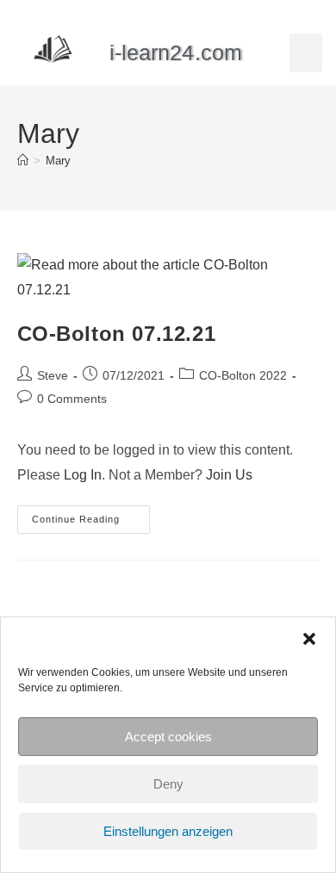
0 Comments (72, 399)
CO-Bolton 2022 (243, 375)
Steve (52, 375)
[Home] (22, 160)
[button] (309, 638)
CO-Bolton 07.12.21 (116, 333)
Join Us (229, 474)
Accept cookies (168, 736)
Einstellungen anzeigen (168, 831)
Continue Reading (91, 514)
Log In (83, 474)
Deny (168, 784)
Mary (58, 160)
